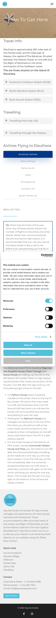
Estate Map (9, 563)
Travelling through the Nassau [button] (27, 132)
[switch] (49, 309)
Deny (28, 361)
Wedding (8, 570)
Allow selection (28, 353)
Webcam (8, 559)
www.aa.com (10, 216)
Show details (41, 337)
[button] (52, 4)
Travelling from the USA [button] (23, 120)
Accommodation (12, 553)
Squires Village (11, 556)
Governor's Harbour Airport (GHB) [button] (29, 82)
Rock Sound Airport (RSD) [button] (25, 99)
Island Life (8, 566)
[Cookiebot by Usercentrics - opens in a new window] (41, 255)
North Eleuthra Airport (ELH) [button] (26, 90)
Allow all (28, 345)
